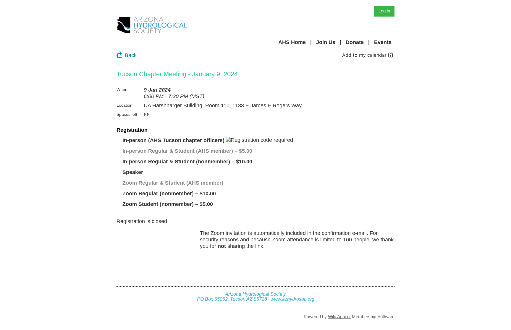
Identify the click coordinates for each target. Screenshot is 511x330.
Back (131, 55)
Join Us (325, 42)
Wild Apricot (339, 316)
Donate (355, 42)
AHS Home (292, 42)
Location (124, 105)
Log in (384, 10)
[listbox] (368, 54)
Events (383, 42)
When (122, 89)
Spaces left (127, 114)
